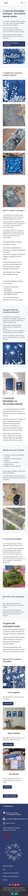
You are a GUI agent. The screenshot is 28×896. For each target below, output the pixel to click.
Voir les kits (7, 787)
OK (12, 893)
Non (16, 893)
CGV (4, 869)
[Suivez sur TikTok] (15, 885)
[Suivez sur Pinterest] (12, 885)
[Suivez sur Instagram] (18, 885)
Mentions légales (8, 866)
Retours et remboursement (11, 876)
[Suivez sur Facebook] (10, 885)
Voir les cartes (8, 703)
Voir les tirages (8, 744)
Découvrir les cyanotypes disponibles (11, 44)
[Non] (26, 891)
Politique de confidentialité (11, 873)
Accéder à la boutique (10, 796)
